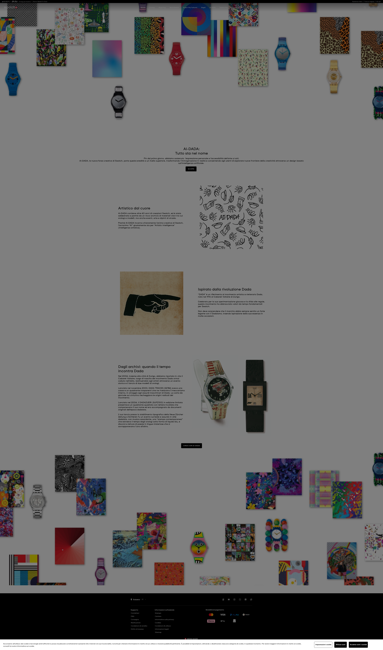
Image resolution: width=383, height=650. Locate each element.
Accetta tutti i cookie (358, 644)
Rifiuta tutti (340, 644)
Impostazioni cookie (323, 644)
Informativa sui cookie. (26, 646)
